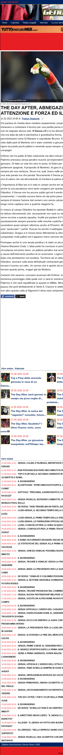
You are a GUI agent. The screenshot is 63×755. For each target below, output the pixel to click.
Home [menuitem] (4, 23)
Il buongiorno (26, 481)
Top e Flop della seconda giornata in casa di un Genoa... (21, 382)
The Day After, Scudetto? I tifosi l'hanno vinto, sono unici (21, 427)
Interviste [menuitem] (44, 23)
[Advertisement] (31, 332)
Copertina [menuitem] (15, 23)
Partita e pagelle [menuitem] (29, 23)
